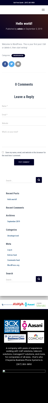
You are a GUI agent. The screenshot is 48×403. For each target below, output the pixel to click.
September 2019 (13, 221)
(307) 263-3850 (30, 3)
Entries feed (12, 255)
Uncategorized (18, 55)
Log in (9, 250)
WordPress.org (13, 265)
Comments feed (13, 260)
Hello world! (12, 199)
